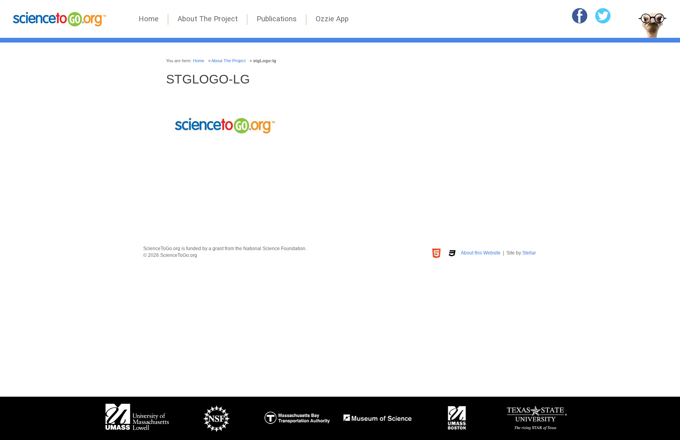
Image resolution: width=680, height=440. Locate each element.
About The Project (207, 19)
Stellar (529, 253)
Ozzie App (332, 19)
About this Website (481, 253)
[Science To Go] (60, 24)
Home (149, 19)
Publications (277, 19)
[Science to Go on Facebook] (580, 16)
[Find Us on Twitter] (603, 16)
